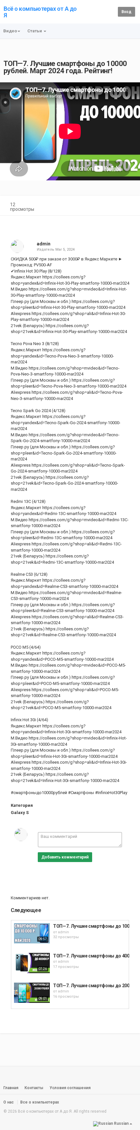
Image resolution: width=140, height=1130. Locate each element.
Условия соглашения (70, 1088)
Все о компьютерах (39, 1102)
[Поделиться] (113, 205)
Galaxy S (20, 812)
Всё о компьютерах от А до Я (40, 12)
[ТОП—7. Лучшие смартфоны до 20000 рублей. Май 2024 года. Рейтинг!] (32, 993)
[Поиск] (112, 11)
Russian (121, 1123)
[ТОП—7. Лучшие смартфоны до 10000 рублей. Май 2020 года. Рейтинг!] (32, 933)
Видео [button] (10, 30)
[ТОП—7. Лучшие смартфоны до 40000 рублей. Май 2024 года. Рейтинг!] (32, 963)
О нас (8, 1102)
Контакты (33, 1088)
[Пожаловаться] (128, 205)
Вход (126, 11)
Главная (10, 1088)
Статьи (35, 30)
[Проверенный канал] (53, 243)
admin (43, 243)
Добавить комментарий (65, 857)
